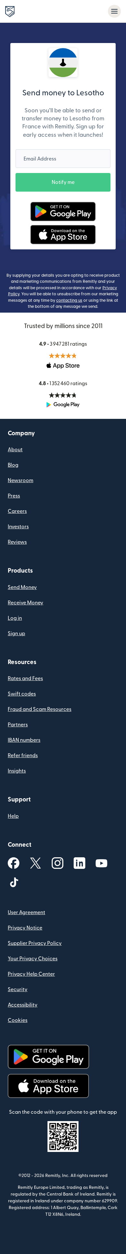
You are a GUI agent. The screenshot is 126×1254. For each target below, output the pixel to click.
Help (13, 816)
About (15, 449)
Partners (18, 724)
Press (14, 495)
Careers (17, 511)
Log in (15, 618)
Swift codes (22, 693)
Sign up (16, 633)
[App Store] (62, 234)
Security (17, 989)
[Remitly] (10, 11)
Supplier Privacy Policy (35, 943)
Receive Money (25, 602)
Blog (13, 465)
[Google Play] (62, 211)
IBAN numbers (24, 740)
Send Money (22, 587)
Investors (18, 526)
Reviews (17, 542)
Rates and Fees (25, 678)
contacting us (69, 300)
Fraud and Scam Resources (39, 709)
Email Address (40, 158)
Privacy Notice (25, 927)
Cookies (17, 1020)
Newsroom (20, 480)
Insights (17, 771)
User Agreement (26, 912)
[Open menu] (114, 11)
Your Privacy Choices (33, 958)
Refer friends (23, 755)
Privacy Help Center (31, 974)
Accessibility (22, 1005)
